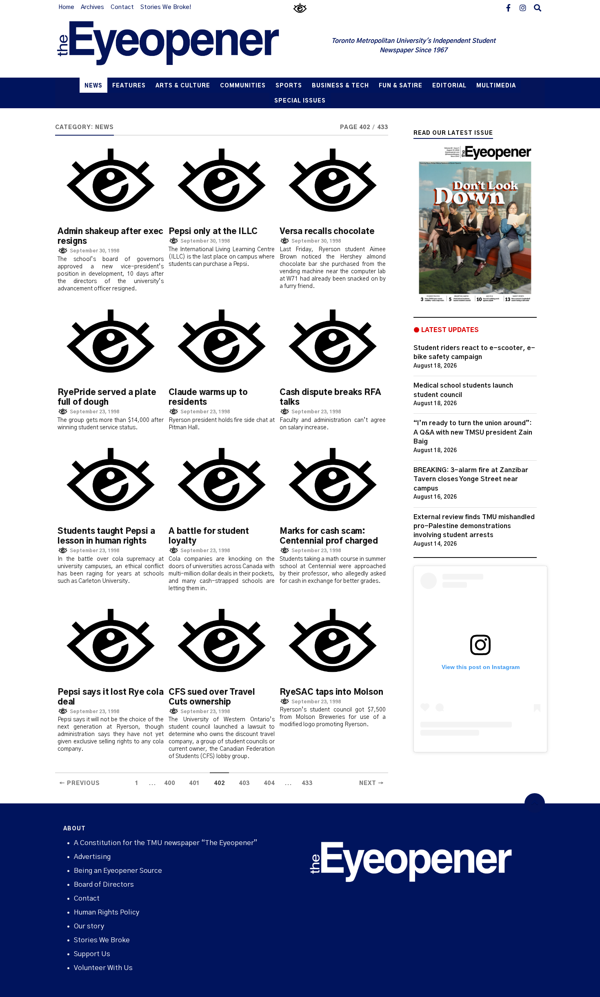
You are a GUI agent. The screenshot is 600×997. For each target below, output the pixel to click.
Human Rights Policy (106, 912)
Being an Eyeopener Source (118, 870)
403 (244, 783)
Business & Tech (340, 86)
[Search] (537, 7)
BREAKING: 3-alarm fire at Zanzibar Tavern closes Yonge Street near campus (470, 479)
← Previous (79, 783)
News (93, 86)
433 (307, 783)
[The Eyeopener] (184, 46)
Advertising (92, 856)
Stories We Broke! (165, 7)
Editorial (449, 86)
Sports (289, 86)
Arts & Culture (183, 86)
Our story (89, 926)
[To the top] (534, 803)
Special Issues (300, 101)
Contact (122, 7)
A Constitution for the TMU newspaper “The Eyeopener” (165, 842)
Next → (371, 783)
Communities (243, 86)
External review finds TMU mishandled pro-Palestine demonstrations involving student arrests (474, 526)
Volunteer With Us (103, 967)
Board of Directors (104, 884)
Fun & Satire (400, 86)
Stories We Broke (102, 940)
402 (219, 783)
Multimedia (496, 86)
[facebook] (508, 7)
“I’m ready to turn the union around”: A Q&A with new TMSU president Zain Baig (472, 432)
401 (194, 783)
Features (129, 86)
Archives (92, 7)
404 (269, 783)
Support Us (92, 953)
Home (66, 7)
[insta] (523, 7)
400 (169, 783)
